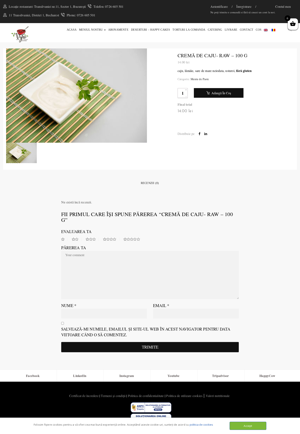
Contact (246, 29)
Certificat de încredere (84, 396)
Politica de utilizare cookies (184, 396)
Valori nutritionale (218, 396)
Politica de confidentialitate (146, 396)
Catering (215, 29)
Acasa (72, 29)
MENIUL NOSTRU (91, 29)
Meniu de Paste (200, 79)
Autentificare (219, 6)
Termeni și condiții (113, 396)
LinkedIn (79, 375)
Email (161, 305)
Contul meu (283, 6)
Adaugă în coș (221, 93)
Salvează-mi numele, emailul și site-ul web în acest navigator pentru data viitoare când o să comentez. (145, 332)
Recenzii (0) (150, 183)
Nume (68, 305)
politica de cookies (201, 424)
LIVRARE (231, 29)
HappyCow (267, 375)
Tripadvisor (220, 375)
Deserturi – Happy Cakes (150, 29)
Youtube (173, 375)
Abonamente (118, 29)
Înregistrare (244, 6)
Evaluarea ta (76, 231)
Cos (258, 29)
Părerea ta (73, 247)
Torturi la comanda (188, 29)
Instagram (126, 375)
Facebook (33, 375)
